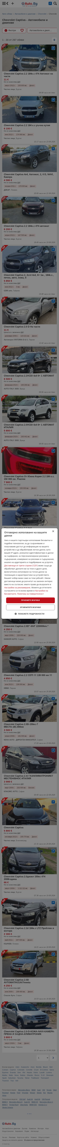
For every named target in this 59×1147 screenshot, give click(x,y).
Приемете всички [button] (30, 600)
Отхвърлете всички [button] (30, 607)
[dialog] (30, 573)
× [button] (53, 531)
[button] (29, 613)
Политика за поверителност (30, 594)
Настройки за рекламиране (17, 587)
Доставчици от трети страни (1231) (21, 565)
